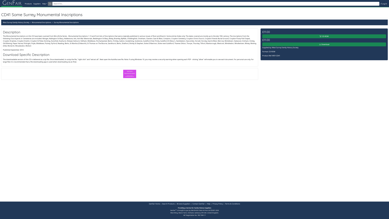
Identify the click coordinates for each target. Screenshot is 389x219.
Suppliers (37, 4)
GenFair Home (154, 204)
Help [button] (44, 4)
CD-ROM (325, 36)
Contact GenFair (198, 204)
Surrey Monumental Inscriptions (66, 22)
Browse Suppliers (183, 204)
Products (28, 4)
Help (208, 204)
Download (325, 44)
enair (11, 3)
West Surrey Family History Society (16, 22)
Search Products (168, 204)
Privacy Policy (218, 204)
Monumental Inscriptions (41, 22)
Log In (384, 4)
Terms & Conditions (232, 204)
